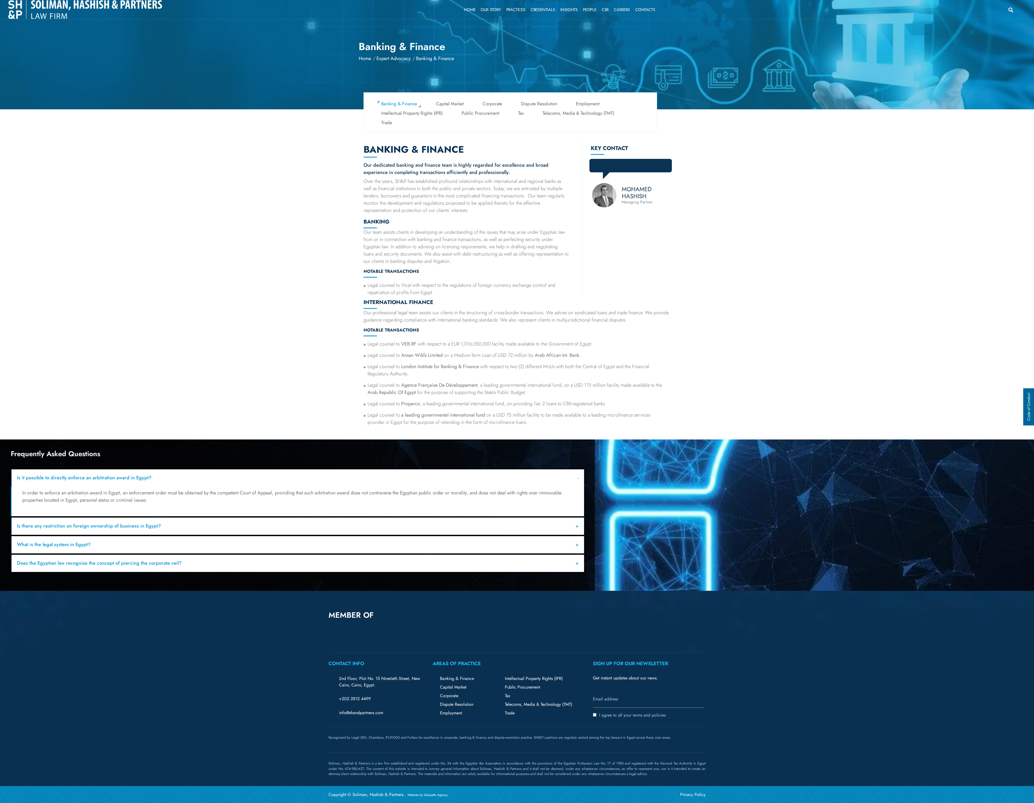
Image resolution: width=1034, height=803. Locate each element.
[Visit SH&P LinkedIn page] (989, 8)
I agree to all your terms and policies (632, 715)
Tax (521, 113)
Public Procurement (480, 113)
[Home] (85, 9)
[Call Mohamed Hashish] (642, 167)
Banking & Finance (399, 103)
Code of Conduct (1028, 407)
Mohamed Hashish (637, 192)
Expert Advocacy (393, 58)
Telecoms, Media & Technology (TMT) (578, 113)
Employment (587, 103)
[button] (454, 624)
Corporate (492, 103)
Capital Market (450, 103)
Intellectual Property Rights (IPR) (412, 113)
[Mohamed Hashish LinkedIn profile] (617, 167)
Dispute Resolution (539, 103)
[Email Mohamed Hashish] (629, 167)
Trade (386, 122)
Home (365, 58)
